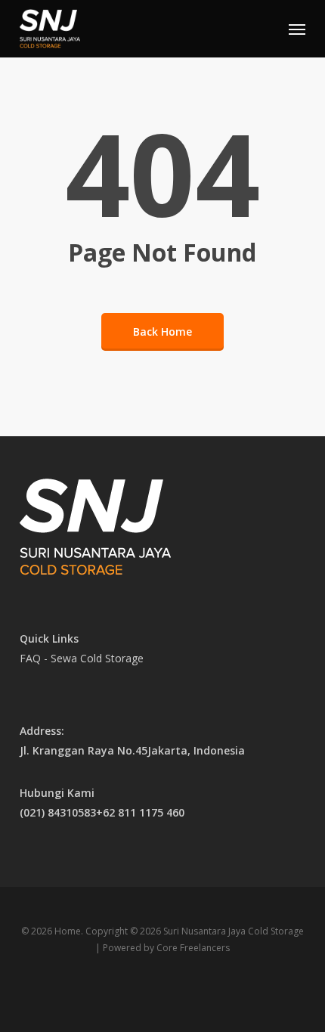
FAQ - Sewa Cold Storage (82, 658)
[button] (297, 28)
